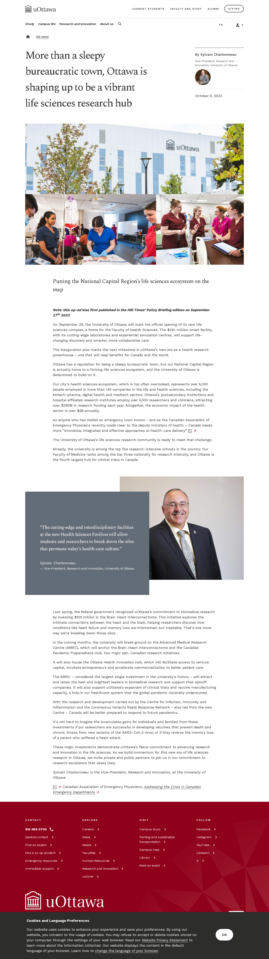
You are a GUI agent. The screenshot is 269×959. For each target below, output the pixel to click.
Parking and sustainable (156, 839)
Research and (100, 868)
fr (221, 24)
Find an (35, 845)
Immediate (39, 868)
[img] (40, 9)
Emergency (41, 861)
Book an (149, 865)
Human (95, 861)
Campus (149, 829)
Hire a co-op (40, 853)
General (36, 837)
